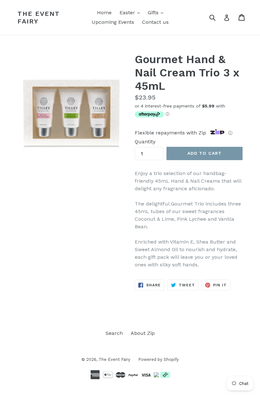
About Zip (143, 333)
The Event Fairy (38, 17)
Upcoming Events (113, 22)
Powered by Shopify (158, 359)
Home (104, 13)
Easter (131, 12)
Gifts (157, 12)
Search (114, 333)
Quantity (145, 142)
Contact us (155, 22)
